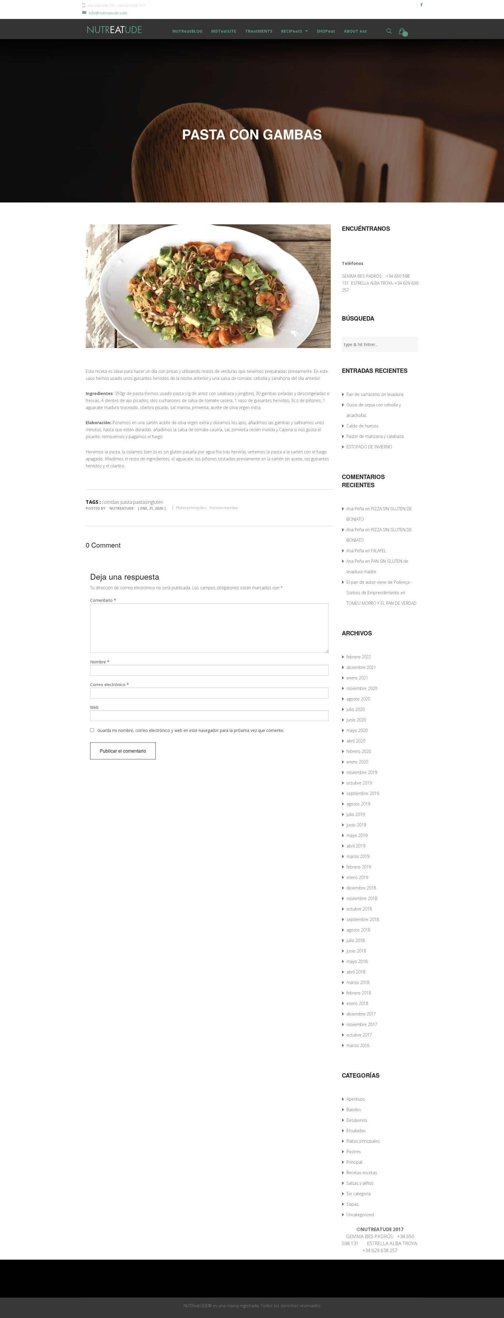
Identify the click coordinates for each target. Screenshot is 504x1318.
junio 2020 (356, 720)
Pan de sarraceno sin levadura (374, 394)
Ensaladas (356, 1130)
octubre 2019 (359, 783)
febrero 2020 (358, 751)
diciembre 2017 (361, 1014)
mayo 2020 (357, 730)
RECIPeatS (291, 31)
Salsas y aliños (360, 1183)
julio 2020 (355, 709)
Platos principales (191, 507)
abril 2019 (355, 846)
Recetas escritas (223, 507)
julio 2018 (355, 940)
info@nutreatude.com (108, 12)
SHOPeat (326, 31)
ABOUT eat (355, 31)
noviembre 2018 (361, 898)
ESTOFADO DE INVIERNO (369, 447)
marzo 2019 (357, 856)
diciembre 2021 (361, 667)
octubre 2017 (359, 1035)
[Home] (114, 29)
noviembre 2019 (361, 772)
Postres (353, 1151)
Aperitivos (355, 1099)
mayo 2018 (357, 961)
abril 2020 (355, 741)
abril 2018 (355, 972)
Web (94, 707)
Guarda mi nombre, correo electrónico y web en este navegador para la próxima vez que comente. (190, 730)
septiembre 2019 (362, 793)
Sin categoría (358, 1193)
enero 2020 (357, 762)
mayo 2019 (357, 835)
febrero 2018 (358, 993)
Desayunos (356, 1120)
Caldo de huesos (362, 426)
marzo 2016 (357, 1045)
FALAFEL (378, 550)
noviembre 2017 (361, 1024)
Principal (354, 1162)
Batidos (353, 1109)
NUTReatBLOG (187, 31)
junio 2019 (356, 825)
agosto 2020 (358, 699)
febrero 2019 (358, 867)
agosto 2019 (358, 804)
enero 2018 (357, 1003)
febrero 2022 (358, 657)
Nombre (99, 662)
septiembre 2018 (362, 919)
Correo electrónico (109, 684)
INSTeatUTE (223, 31)
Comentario (103, 600)
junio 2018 (356, 951)
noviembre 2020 (361, 688)
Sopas (352, 1204)
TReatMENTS (258, 31)
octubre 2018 (359, 909)
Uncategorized (360, 1214)
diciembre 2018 (361, 888)
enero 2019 (357, 877)
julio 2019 (355, 814)
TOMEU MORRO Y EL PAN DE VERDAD (381, 603)
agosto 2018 (358, 930)
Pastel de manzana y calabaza (375, 436)
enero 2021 (357, 678)
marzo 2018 (357, 982)
